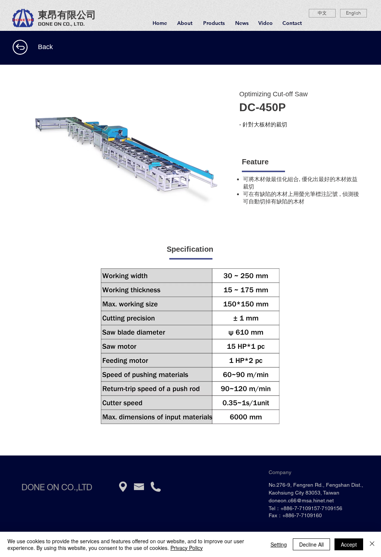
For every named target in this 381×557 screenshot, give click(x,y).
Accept (349, 544)
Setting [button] (278, 544)
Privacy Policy (186, 547)
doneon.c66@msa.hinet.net (301, 500)
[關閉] (372, 544)
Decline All (311, 544)
